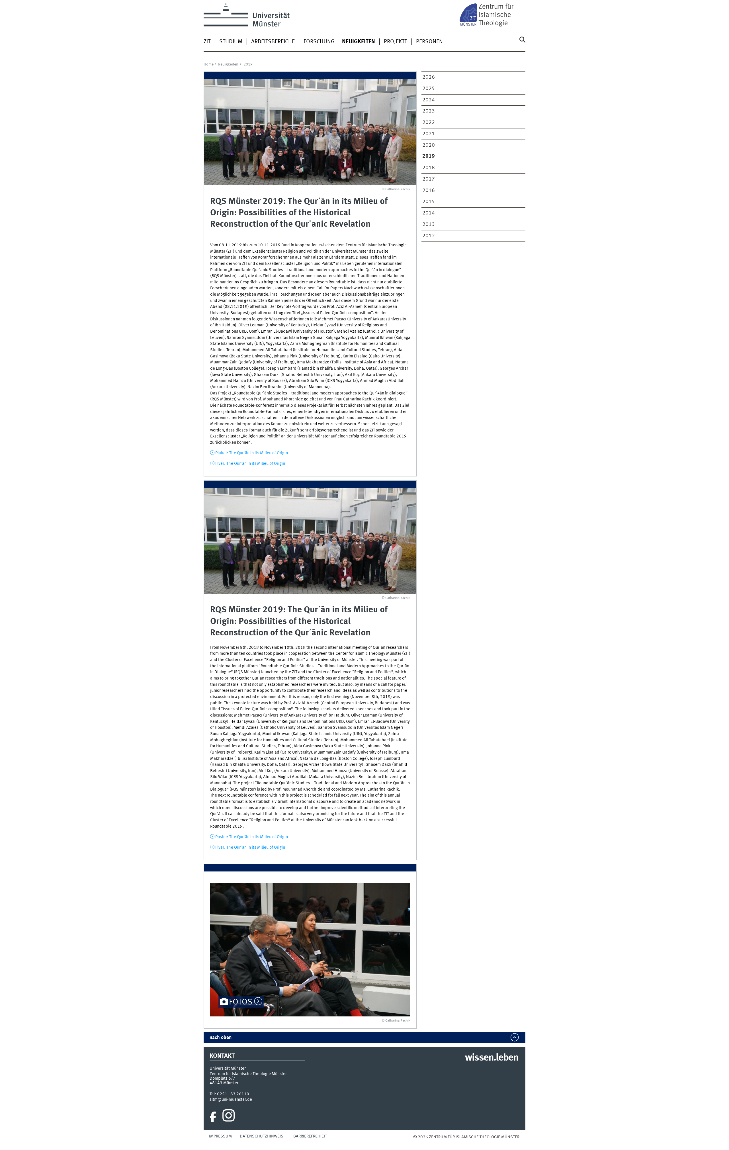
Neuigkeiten (228, 64)
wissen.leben (491, 1058)
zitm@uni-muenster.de (231, 1099)
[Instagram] (228, 1117)
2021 (428, 133)
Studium (230, 42)
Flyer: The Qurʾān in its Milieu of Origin (250, 463)
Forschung (319, 42)
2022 (428, 122)
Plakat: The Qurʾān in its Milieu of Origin (251, 453)
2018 (428, 167)
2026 (428, 77)
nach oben (221, 1037)
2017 (428, 179)
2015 (428, 201)
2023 (428, 111)
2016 (428, 190)
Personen (429, 42)
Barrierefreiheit (310, 1136)
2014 (428, 213)
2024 (428, 100)
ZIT (207, 42)
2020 (428, 145)
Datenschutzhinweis (261, 1136)
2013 (428, 224)
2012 (428, 235)
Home (209, 64)
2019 (248, 64)
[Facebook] (213, 1117)
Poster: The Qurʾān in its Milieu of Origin (251, 837)
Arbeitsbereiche (273, 42)
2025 (428, 88)
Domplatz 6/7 (223, 1078)
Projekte (395, 42)
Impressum (220, 1136)
